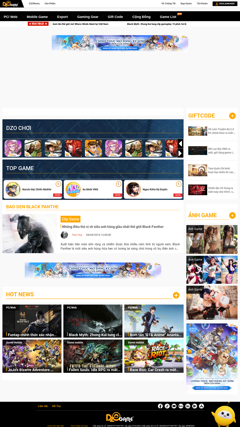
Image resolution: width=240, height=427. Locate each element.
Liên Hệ (43, 406)
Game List (168, 17)
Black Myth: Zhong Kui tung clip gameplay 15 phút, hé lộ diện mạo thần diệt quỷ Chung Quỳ (120, 24)
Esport (62, 17)
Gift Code (115, 17)
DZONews (34, 3)
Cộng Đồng (141, 17)
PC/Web (11, 307)
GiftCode (201, 115)
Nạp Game (186, 3)
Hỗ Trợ (56, 406)
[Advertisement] (120, 82)
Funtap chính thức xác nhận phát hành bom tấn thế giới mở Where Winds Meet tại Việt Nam (34, 335)
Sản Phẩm (50, 3)
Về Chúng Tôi (168, 3)
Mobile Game (37, 17)
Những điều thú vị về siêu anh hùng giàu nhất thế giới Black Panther (113, 227)
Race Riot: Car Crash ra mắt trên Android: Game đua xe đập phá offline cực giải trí (156, 370)
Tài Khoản (202, 3)
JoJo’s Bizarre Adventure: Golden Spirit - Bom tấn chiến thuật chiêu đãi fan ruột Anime (33, 370)
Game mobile (14, 342)
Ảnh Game (202, 215)
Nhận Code (219, 131)
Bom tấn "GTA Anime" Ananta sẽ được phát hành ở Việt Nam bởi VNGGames (155, 335)
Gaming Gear (87, 17)
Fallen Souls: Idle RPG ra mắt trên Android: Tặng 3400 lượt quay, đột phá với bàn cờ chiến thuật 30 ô (94, 370)
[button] (180, 153)
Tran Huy (77, 234)
